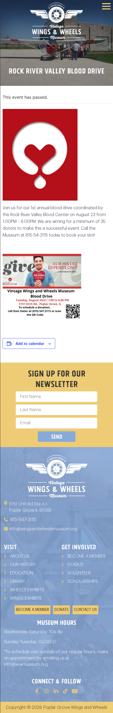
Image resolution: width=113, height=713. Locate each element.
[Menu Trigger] (106, 5)
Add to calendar (30, 343)
